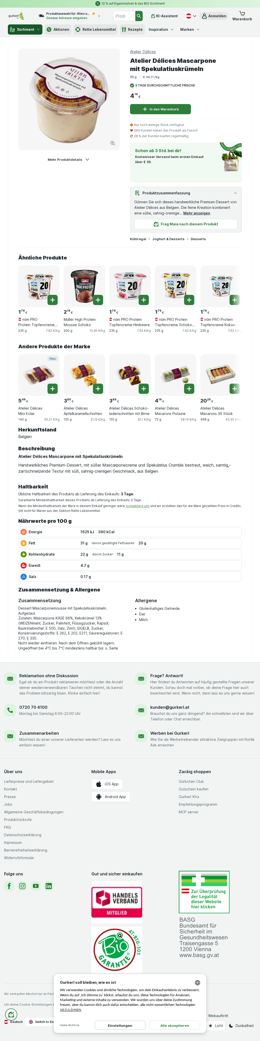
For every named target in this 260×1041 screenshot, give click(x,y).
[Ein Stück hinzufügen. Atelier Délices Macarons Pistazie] (189, 389)
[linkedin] (49, 886)
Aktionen (61, 29)
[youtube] (35, 886)
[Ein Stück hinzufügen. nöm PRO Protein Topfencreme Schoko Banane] (189, 300)
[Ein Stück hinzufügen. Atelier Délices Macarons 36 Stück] (235, 389)
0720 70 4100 (33, 707)
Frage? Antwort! (166, 675)
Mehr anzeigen (196, 213)
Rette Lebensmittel (99, 29)
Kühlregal (138, 239)
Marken (187, 29)
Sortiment (25, 29)
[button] (213, 16)
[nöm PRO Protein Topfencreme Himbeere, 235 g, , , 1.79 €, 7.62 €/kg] (130, 286)
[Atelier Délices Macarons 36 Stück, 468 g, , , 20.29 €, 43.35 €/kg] (221, 375)
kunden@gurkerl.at (169, 707)
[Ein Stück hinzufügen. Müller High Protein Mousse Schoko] (98, 300)
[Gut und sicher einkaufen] (116, 950)
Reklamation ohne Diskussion (48, 675)
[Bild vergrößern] (113, 143)
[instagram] (22, 886)
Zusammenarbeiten (39, 733)
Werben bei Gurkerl (169, 733)
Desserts (198, 239)
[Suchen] (139, 16)
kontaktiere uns (138, 506)
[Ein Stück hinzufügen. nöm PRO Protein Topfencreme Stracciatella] (52, 300)
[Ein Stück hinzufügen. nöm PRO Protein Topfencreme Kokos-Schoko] (235, 300)
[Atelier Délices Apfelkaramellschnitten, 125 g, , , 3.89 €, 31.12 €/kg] (84, 375)
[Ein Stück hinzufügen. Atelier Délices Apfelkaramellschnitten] (98, 389)
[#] (204, 892)
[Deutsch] (190, 16)
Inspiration (158, 29)
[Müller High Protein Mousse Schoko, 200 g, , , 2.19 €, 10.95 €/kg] (84, 286)
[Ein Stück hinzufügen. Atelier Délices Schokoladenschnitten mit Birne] (144, 389)
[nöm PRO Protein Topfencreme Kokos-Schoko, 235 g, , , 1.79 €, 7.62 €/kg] (221, 286)
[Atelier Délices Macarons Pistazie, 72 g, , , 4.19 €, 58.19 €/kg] (175, 375)
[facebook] (9, 886)
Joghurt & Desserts (168, 239)
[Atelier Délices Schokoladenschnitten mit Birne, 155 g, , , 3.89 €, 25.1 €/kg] (130, 375)
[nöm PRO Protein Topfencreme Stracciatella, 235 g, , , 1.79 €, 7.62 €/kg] (39, 286)
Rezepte (135, 29)
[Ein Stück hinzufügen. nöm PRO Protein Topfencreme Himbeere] (144, 300)
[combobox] (124, 16)
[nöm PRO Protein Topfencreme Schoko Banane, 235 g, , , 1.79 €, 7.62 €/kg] (175, 286)
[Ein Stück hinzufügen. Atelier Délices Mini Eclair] (52, 389)
